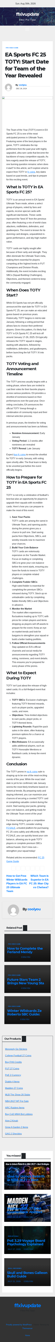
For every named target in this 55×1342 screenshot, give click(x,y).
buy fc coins (20, 454)
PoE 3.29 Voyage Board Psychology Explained (26, 1242)
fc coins (31, 172)
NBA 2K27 (11, 1172)
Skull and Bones (14, 1268)
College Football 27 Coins (18, 1055)
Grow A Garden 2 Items (16, 1127)
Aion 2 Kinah (11, 1120)
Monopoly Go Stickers (16, 1049)
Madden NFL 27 (13, 1204)
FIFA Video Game (12, 48)
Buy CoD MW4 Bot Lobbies (19, 1114)
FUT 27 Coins (12, 1068)
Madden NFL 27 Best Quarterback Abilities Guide (24, 1212)
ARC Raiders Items (14, 1107)
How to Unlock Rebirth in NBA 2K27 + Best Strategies (26, 1179)
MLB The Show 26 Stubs (17, 1094)
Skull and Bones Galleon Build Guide (27, 1274)
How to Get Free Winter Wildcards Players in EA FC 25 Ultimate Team (17, 883)
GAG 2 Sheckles (13, 1134)
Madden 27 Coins (14, 1088)
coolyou (23, 85)
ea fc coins (32, 771)
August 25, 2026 (16, 1185)
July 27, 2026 (14, 1249)
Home (27, 1335)
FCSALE (10, 828)
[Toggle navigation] (27, 29)
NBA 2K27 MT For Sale (17, 1101)
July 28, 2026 (14, 1217)
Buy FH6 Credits (13, 1062)
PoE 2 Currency (13, 1075)
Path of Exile (13, 1236)
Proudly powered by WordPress (19, 1325)
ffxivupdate (27, 14)
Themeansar (27, 1328)
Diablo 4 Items (12, 1081)
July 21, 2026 (14, 1281)
